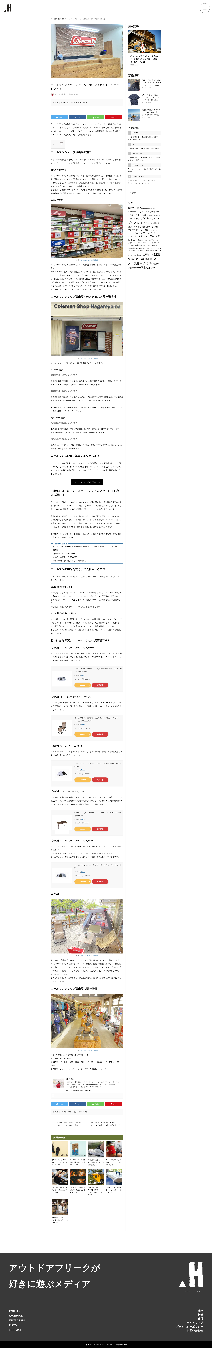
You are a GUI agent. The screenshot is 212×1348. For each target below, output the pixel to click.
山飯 (149, 251)
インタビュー (151, 215)
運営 (200, 1318)
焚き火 (141, 255)
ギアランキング (140, 230)
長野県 (136, 267)
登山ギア (136, 259)
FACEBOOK (16, 1315)
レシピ (143, 243)
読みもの (144, 263)
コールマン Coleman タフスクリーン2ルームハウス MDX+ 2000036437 (98, 670)
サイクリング (139, 233)
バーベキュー (146, 240)
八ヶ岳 (143, 248)
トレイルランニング (143, 236)
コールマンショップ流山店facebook (87, 482)
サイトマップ (195, 1322)
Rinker (83, 675)
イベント (140, 214)
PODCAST (15, 1330)
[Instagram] (53, 1096)
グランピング (153, 230)
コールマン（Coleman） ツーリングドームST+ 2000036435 (97, 765)
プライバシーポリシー (189, 1326)
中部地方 (140, 245)
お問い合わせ (195, 1330)
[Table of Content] (61, 143)
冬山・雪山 (151, 248)
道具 (56, 103)
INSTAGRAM (17, 1320)
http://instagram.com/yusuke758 (78, 1090)
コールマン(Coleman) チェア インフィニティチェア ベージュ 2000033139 (97, 719)
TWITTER (14, 1311)
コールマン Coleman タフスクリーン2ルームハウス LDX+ (97, 866)
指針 (200, 1314)
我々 (200, 1310)
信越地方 (135, 248)
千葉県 (85, 103)
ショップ (150, 233)
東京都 (157, 251)
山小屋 (143, 250)
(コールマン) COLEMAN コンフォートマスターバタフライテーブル (97, 814)
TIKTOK (14, 1325)
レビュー (151, 243)
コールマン (79, 103)
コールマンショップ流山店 (89, 260)
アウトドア (144, 211)
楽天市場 (100, 685)
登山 (152, 254)
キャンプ (141, 218)
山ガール (135, 251)
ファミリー (135, 243)
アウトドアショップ (69, 103)
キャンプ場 (141, 226)
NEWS (135, 208)
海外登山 (132, 255)
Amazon (83, 685)
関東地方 (148, 267)
